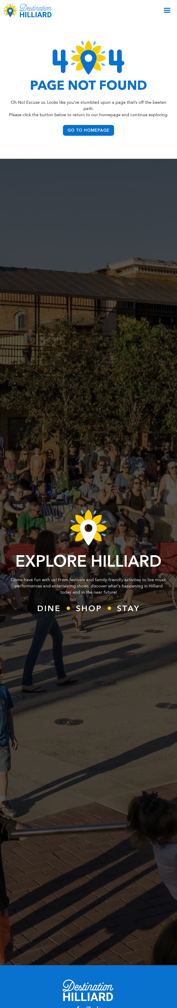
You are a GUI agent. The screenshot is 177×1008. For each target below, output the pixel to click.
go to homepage (88, 130)
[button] (167, 10)
